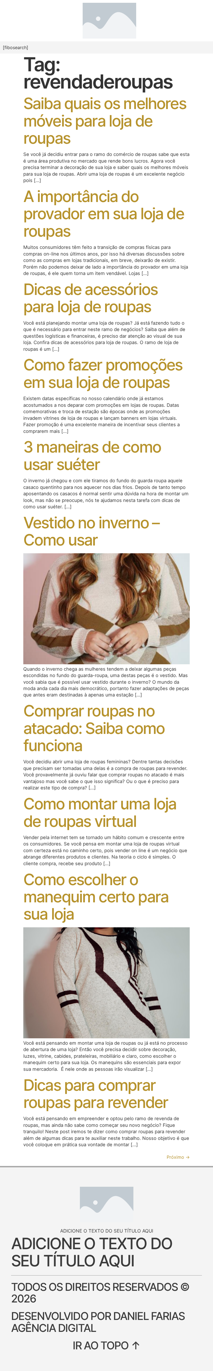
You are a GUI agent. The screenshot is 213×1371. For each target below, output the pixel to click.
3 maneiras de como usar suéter (92, 455)
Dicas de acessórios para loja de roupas (90, 298)
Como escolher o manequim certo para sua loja (95, 897)
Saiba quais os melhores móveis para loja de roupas (104, 121)
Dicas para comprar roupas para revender (95, 1093)
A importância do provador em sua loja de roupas (103, 214)
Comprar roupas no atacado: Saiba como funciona (93, 728)
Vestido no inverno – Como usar (91, 531)
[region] (72, 1334)
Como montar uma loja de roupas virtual (99, 812)
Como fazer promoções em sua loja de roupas (102, 373)
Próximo (178, 1157)
